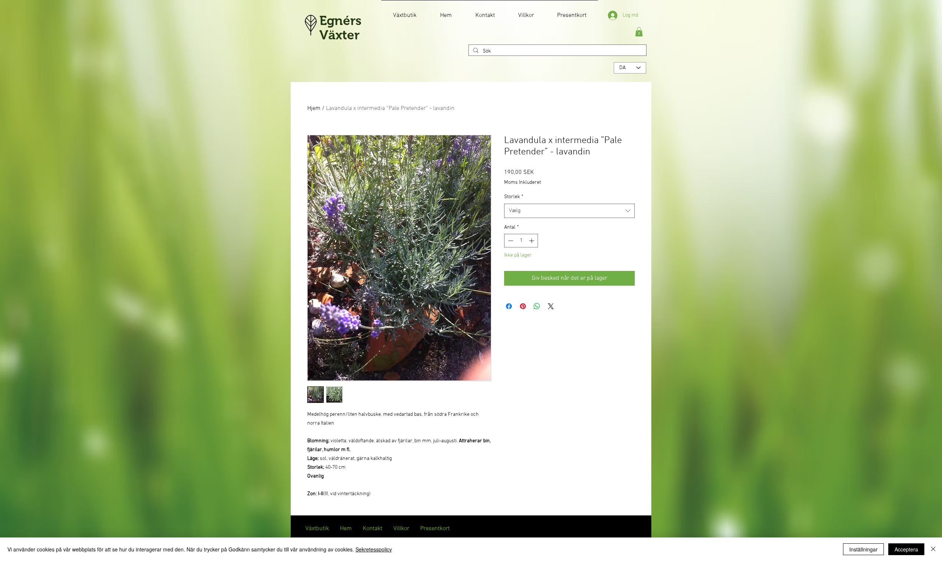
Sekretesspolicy (373, 549)
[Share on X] (550, 306)
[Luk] (933, 549)
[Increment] (532, 240)
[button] (639, 31)
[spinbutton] (521, 240)
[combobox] (569, 211)
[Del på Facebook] (508, 306)
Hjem (314, 108)
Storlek (513, 197)
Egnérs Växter (340, 27)
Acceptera (906, 549)
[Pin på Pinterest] (522, 306)
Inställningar (863, 549)
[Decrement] (509, 240)
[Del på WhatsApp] (536, 306)
